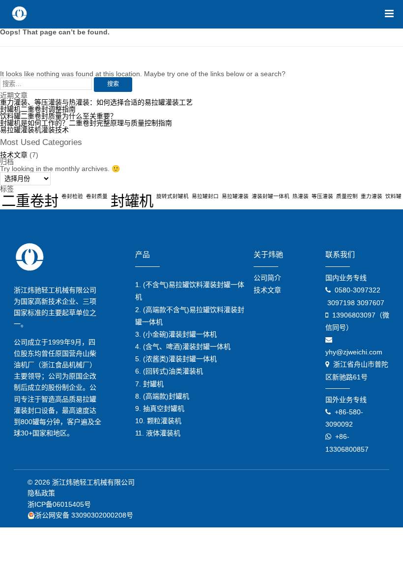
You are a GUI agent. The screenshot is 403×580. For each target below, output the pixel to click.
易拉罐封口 (205, 196)
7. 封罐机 (149, 384)
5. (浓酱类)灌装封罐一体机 (176, 359)
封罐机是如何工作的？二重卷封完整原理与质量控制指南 (86, 123)
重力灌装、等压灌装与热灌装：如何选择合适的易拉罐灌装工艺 (96, 102)
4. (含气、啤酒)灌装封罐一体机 (182, 346)
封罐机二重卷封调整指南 (38, 109)
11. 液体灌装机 (157, 433)
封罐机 (132, 201)
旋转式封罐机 (172, 196)
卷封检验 (72, 196)
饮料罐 (393, 196)
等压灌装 (322, 196)
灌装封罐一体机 (270, 196)
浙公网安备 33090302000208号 (84, 515)
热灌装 (300, 196)
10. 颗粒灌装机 (158, 421)
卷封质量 (97, 196)
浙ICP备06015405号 (59, 504)
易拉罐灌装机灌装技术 (34, 130)
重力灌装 (371, 196)
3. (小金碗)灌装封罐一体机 (176, 334)
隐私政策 (41, 493)
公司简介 (267, 278)
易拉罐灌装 (235, 196)
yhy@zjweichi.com (353, 352)
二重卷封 (29, 201)
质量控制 (347, 196)
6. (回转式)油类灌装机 (169, 371)
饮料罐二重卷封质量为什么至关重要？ (58, 116)
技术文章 (14, 155)
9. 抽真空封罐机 (159, 408)
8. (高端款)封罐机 (162, 396)
